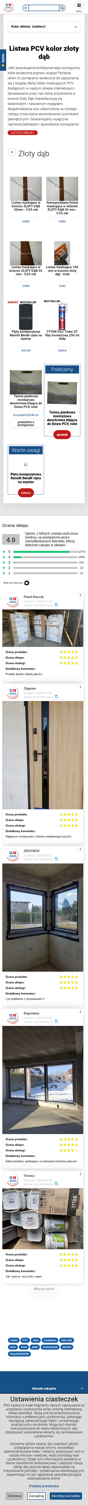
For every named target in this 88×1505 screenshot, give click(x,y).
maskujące (50, 1340)
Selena (62, 350)
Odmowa (14, 1496)
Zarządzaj (36, 1496)
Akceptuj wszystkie (65, 1496)
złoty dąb (66, 1340)
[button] (26, 8)
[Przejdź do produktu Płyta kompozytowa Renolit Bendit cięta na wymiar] (26, 318)
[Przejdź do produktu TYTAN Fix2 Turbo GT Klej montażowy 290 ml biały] (62, 318)
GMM (25, 221)
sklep (35, 1347)
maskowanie (50, 1347)
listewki (67, 1347)
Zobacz (26, 492)
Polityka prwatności (44, 1486)
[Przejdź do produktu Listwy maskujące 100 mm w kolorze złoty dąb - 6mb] (62, 253)
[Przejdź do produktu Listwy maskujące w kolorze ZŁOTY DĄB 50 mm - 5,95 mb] (26, 253)
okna (36, 1340)
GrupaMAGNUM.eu (26, 415)
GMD (62, 286)
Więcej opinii (44, 1289)
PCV (25, 1340)
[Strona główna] (8, 6)
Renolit (26, 350)
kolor (13, 1347)
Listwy (14, 1340)
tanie (24, 1347)
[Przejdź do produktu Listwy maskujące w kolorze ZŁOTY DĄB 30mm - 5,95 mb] (26, 189)
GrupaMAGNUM (19, 1353)
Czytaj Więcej (22, 132)
